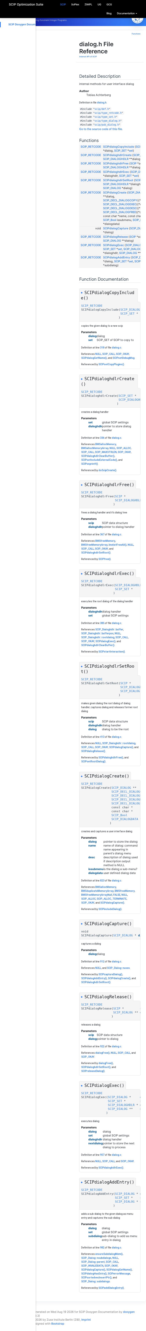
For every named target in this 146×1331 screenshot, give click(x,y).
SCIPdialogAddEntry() (94, 978)
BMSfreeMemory (105, 540)
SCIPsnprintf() (89, 463)
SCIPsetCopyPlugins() (111, 364)
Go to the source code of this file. (101, 129)
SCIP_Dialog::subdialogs (95, 1281)
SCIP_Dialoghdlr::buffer (109, 629)
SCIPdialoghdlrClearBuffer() (97, 456)
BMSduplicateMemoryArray (97, 890)
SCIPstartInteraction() (111, 651)
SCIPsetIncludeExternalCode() (99, 459)
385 (102, 623)
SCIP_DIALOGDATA (124, 819)
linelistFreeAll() (118, 544)
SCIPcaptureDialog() (110, 974)
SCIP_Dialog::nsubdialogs (96, 1257)
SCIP (63, 4)
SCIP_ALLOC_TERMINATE (112, 898)
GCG (109, 4)
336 (102, 437)
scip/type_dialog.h (107, 120)
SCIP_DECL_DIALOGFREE (119, 212)
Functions (136, 34)
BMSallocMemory (105, 444)
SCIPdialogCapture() (121, 747)
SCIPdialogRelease (115, 236)
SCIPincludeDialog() (110, 909)
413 (102, 736)
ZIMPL (88, 4)
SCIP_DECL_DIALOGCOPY (120, 200)
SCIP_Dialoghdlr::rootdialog (97, 637)
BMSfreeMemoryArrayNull (96, 894)
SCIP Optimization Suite (26, 4)
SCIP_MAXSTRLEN (106, 452)
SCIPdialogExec (113, 245)
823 (102, 880)
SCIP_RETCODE (91, 146)
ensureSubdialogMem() (109, 1254)
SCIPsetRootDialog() (93, 761)
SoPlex (75, 4)
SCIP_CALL (108, 354)
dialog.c (116, 347)
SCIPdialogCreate (114, 192)
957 (102, 1154)
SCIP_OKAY (122, 354)
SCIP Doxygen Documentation (27, 24)
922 (102, 1046)
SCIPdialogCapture (115, 228)
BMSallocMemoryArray (94, 448)
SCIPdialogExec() (105, 641)
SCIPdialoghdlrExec (116, 172)
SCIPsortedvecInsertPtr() (96, 1277)
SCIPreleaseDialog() (93, 1071)
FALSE (116, 894)
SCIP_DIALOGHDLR (116, 159)
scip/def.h (102, 109)
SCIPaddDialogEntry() (111, 1287)
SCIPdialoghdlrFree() (110, 757)
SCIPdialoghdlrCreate (117, 155)
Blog (109, 13)
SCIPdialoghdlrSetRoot (118, 180)
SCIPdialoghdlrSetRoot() (96, 552)
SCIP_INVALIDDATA (92, 1265)
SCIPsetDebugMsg (123, 357)
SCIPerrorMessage (119, 1273)
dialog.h (101, 102)
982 (102, 1247)
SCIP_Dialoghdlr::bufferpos (97, 633)
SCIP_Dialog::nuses (118, 968)
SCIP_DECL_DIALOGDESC (120, 208)
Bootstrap (57, 1323)
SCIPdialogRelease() (93, 751)
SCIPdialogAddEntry (116, 257)
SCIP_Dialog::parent (93, 1261)
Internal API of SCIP (88, 56)
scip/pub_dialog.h (107, 124)
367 (102, 534)
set (131, 150)
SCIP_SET (120, 150)
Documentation (126, 13)
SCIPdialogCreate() (119, 978)
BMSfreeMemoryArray (94, 544)
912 (102, 961)
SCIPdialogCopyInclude (118, 146)
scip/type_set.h (105, 116)
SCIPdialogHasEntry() (94, 1273)
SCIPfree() (104, 559)
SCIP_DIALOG (112, 188)
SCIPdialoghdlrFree (116, 163)
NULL (98, 354)
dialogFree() (102, 1052)
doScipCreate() (107, 470)
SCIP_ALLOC (123, 448)
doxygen (129, 1312)
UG (99, 4)
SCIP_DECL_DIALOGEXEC (119, 204)
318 (102, 347)
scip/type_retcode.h (108, 112)
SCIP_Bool (109, 220)
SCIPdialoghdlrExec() (110, 1167)
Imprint (86, 1319)
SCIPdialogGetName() (94, 357)
